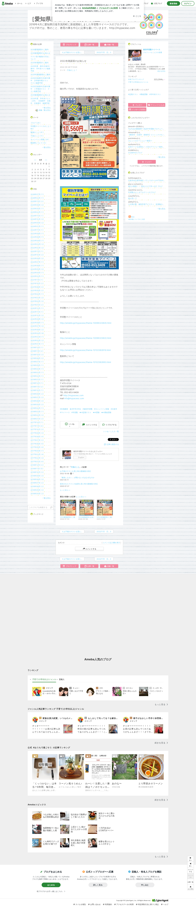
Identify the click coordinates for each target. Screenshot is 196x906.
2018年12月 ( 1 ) (37, 383)
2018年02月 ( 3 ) (37, 415)
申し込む (145, 885)
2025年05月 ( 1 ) (37, 208)
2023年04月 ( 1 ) (37, 241)
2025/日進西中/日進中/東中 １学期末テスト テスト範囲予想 (40, 88)
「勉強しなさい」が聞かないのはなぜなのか (77, 477)
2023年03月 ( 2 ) (37, 244)
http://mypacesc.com (73, 395)
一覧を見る (161, 157)
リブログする (111, 425)
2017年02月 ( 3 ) (37, 458)
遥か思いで (132, 198)
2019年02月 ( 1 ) (37, 376)
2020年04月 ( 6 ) (37, 333)
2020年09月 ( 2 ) (37, 319)
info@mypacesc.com (74, 398)
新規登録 (173, 3)
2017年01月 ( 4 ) (37, 461)
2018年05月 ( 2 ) (37, 404)
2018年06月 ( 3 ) (37, 401)
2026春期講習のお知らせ (40, 53)
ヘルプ (165, 904)
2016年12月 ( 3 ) (37, 465)
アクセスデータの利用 (125, 904)
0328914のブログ (135, 153)
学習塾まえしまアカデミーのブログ (142, 192)
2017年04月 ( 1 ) (37, 451)
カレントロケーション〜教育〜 (140, 141)
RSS (132, 217)
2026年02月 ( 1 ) (37, 198)
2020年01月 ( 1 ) (37, 344)
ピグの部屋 (158, 52)
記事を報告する (113, 444)
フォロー (81, 457)
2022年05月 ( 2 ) (37, 269)
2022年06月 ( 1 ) (37, 266)
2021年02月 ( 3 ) (37, 301)
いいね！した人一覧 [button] (111, 431)
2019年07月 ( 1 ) (37, 362)
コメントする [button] (91, 425)
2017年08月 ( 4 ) (37, 436)
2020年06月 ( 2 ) (37, 330)
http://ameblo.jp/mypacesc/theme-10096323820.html (85, 323)
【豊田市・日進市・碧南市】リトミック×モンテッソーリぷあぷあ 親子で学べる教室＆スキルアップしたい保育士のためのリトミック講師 (146, 135)
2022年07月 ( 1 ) (37, 262)
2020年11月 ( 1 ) (37, 312)
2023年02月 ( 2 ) (37, 248)
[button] (190, 887)
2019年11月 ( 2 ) (37, 351)
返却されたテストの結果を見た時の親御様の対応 (79, 484)
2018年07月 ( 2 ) (37, 397)
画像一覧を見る (45, 110)
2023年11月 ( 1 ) (37, 230)
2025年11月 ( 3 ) (37, 201)
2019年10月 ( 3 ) (37, 355)
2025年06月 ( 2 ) (37, 205)
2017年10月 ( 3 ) (37, 429)
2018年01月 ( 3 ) (37, 419)
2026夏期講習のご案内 (39, 49)
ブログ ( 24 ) (35, 123)
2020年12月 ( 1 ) (37, 308)
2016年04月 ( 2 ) (37, 494)
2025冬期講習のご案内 (39, 62)
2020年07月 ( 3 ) (37, 326)
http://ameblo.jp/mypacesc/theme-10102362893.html (85, 362)
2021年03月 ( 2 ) (37, 298)
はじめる (51, 885)
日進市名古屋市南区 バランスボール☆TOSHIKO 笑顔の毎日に (146, 180)
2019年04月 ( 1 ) (37, 369)
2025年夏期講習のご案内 (40, 74)
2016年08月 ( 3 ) (37, 479)
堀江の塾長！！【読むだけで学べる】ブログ (145, 186)
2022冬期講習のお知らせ (73, 61)
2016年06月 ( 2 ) (37, 486)
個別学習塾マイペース (151, 49)
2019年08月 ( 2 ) (37, 358)
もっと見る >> (65, 490)
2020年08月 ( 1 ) (37, 323)
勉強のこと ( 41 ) (37, 132)
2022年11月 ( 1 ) (37, 251)
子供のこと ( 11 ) (37, 136)
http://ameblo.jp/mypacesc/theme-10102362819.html (85, 350)
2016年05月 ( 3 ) (37, 490)
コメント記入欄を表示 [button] (111, 543)
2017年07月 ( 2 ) (37, 440)
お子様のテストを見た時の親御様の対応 (75, 471)
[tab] (44, 679)
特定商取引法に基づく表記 (148, 904)
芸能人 (62, 679)
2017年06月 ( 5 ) (37, 444)
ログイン (188, 3)
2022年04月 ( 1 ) (37, 273)
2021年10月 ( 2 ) (37, 283)
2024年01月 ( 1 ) (37, 226)
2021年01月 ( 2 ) (37, 305)
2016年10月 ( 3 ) (37, 472)
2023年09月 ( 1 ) (37, 233)
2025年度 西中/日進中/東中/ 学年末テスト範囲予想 (40, 68)
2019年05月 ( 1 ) (37, 365)
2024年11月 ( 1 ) (37, 216)
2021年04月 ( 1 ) (37, 294)
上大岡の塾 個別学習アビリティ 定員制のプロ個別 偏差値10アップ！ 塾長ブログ (146, 204)
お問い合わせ (95, 904)
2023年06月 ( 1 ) (37, 237)
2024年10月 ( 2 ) (37, 219)
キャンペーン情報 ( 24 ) (40, 139)
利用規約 (108, 904)
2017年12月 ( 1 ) (37, 422)
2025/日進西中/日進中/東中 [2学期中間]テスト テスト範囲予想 (40, 80)
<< (35, 160)
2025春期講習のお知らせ (40, 95)
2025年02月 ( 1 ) (37, 212)
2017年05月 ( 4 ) (37, 447)
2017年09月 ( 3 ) (37, 433)
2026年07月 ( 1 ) (37, 194)
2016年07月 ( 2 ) (37, 483)
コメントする (90, 549)
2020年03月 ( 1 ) (37, 337)
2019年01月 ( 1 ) (37, 379)
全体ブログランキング (136, 79)
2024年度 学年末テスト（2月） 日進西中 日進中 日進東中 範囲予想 (41, 100)
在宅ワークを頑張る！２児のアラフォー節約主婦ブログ (146, 147)
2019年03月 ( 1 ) (37, 372)
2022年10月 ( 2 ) (37, 255)
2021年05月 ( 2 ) (37, 290)
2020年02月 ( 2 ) (37, 340)
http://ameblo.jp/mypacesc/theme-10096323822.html (85, 338)
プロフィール (148, 52)
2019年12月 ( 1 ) (37, 347)
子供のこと (71, 70)
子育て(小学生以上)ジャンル (138, 82)
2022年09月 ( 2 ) (37, 258)
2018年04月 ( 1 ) (37, 408)
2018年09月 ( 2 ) (37, 394)
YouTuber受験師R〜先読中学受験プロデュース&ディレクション (146, 129)
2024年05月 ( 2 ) (37, 223)
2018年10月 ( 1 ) (37, 390)
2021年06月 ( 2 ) (37, 287)
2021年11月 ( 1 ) (37, 280)
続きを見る (161, 71)
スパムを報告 (80, 904)
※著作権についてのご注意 (136, 219)
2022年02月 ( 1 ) (37, 276)
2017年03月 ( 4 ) (37, 454)
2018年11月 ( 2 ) (37, 387)
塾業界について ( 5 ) (38, 143)
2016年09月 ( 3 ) (37, 476)
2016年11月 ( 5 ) (37, 469)
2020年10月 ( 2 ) (37, 315)
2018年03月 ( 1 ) (37, 411)
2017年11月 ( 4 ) (37, 426)
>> (46, 160)
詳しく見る (98, 885)
